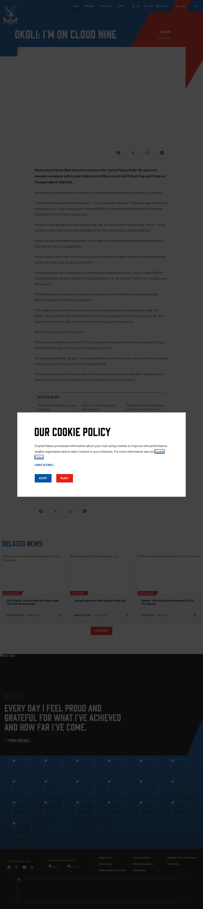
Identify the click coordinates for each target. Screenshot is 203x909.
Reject (65, 478)
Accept (43, 478)
